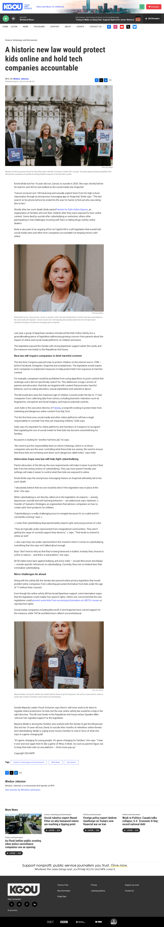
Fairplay (57, 408)
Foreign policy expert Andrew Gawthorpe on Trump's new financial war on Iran (100, 821)
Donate (155, 6)
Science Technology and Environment (21, 40)
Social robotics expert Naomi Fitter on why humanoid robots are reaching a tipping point (61, 821)
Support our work (132, 885)
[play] (6, 18)
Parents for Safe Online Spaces (72, 209)
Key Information (63, 891)
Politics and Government (14, 837)
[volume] (13, 19)
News (25, 27)
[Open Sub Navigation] (19, 27)
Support (54, 27)
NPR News (56, 762)
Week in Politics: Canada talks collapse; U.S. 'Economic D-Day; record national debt (140, 821)
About (68, 27)
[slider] (17, 18)
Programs (39, 27)
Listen (14, 27)
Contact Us (96, 27)
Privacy (94, 885)
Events (80, 27)
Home (5, 27)
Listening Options (98, 891)
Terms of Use (62, 885)
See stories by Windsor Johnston (22, 789)
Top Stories (71, 762)
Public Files (61, 897)
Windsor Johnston (21, 78)
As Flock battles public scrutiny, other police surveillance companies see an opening (23, 844)
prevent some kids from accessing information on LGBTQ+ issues (65, 600)
